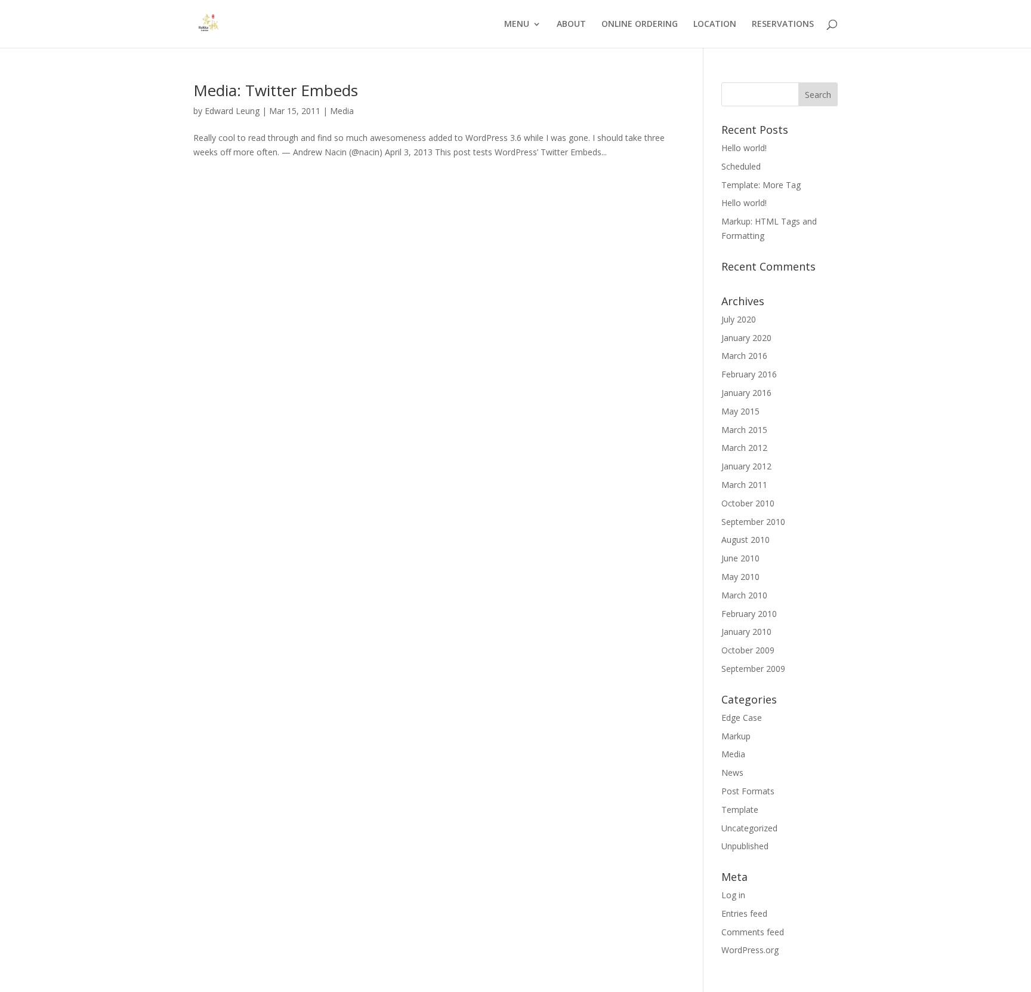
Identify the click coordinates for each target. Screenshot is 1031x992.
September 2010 (753, 521)
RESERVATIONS (783, 24)
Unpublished (744, 846)
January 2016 (746, 392)
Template (739, 809)
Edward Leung (232, 110)
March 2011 (744, 484)
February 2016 (749, 374)
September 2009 (753, 668)
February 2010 (749, 613)
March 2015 (744, 429)
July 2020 (738, 319)
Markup (736, 736)
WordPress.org (750, 950)
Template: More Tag (761, 185)
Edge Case (741, 717)
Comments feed (752, 932)
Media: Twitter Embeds (275, 90)
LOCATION (714, 24)
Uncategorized (749, 828)
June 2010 (740, 558)
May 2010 (740, 576)
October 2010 (747, 503)
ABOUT (571, 24)
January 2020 (746, 337)
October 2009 (747, 650)
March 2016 (744, 355)
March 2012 (744, 447)
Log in (733, 895)
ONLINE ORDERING (639, 24)
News (732, 772)
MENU (516, 24)
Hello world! (744, 147)
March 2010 (744, 595)
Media (342, 110)
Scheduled (741, 166)
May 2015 (740, 411)
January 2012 (746, 466)
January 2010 (746, 631)
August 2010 (745, 539)
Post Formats (747, 791)
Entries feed (744, 913)
